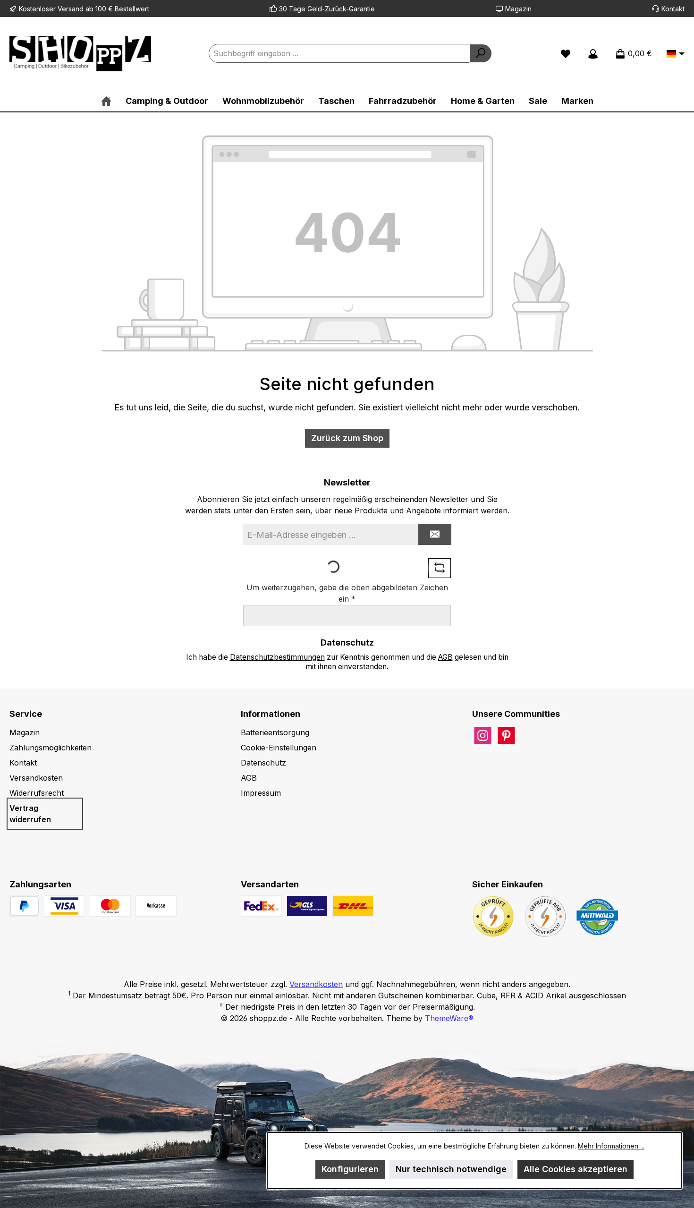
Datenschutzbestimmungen (277, 657)
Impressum (261, 793)
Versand (71, 9)
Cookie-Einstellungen (278, 747)
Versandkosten (36, 778)
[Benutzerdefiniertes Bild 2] (110, 906)
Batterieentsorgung (275, 732)
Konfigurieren (350, 1169)
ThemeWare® (449, 1018)
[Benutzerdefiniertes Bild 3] (156, 906)
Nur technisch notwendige (451, 1169)
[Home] (106, 100)
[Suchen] (480, 53)
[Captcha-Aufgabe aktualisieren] (439, 568)
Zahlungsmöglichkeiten (50, 747)
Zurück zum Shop (347, 438)
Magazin (518, 9)
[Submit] (434, 534)
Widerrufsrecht (36, 793)
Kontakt (673, 9)
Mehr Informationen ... (611, 1146)
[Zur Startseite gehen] (80, 53)
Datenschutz (263, 762)
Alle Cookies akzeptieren (575, 1169)
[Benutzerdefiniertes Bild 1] (64, 906)
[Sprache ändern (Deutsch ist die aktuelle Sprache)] (676, 54)
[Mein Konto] (593, 53)
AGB (445, 657)
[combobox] (339, 53)
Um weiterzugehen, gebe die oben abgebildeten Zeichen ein (347, 593)
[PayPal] (24, 906)
